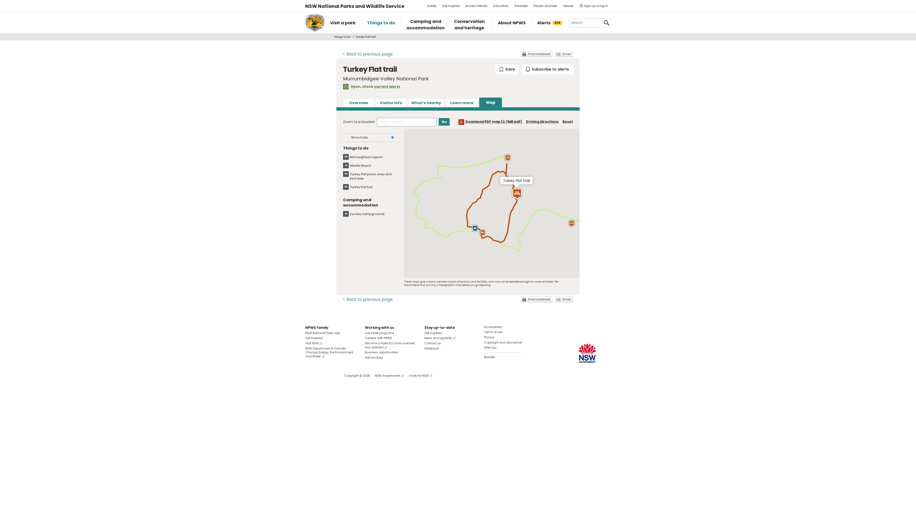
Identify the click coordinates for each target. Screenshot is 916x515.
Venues (568, 6)
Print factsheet (539, 54)
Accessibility (493, 327)
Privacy (489, 337)
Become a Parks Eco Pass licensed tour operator (390, 345)
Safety (432, 6)
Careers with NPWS (378, 338)
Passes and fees (545, 6)
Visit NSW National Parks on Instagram (320, 375)
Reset (567, 121)
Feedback (431, 348)
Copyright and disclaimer (503, 342)
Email (566, 54)
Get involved (374, 357)
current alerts (387, 86)
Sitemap (490, 347)
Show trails (359, 137)
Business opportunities (381, 352)
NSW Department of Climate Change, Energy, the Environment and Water (329, 352)
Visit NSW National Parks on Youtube (330, 375)
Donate (489, 357)
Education (500, 6)
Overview (358, 103)
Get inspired (451, 6)
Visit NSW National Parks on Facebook (309, 375)
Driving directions (542, 121)
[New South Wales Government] (587, 353)
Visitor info (391, 103)
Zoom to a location (359, 121)
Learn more (461, 103)
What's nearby (426, 103)
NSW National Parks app (322, 333)
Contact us (432, 343)
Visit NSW (312, 343)
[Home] (314, 22)
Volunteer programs (379, 333)
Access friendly (476, 6)
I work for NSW (419, 376)
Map (490, 102)
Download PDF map (493, 121)
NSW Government (387, 376)
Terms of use (493, 332)
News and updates (438, 338)
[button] (475, 228)
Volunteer (521, 6)
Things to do (342, 37)
